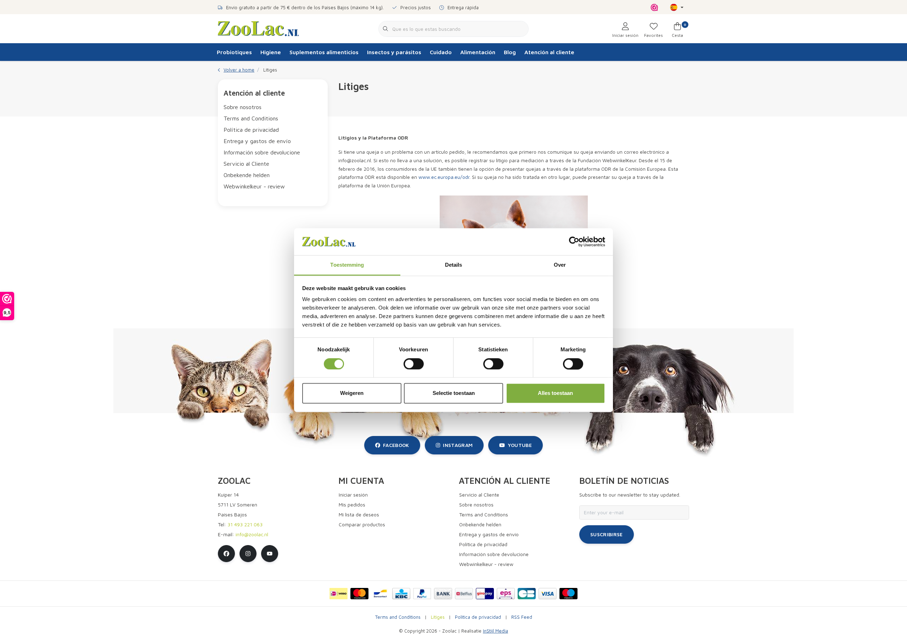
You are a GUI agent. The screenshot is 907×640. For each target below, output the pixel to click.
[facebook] (226, 553)
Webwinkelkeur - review (254, 186)
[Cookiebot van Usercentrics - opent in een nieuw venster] (574, 241)
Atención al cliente (549, 52)
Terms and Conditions (251, 118)
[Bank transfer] (443, 593)
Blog (510, 52)
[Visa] (548, 593)
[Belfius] (464, 593)
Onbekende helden (247, 175)
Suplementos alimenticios (324, 52)
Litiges (438, 617)
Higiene (270, 52)
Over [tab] (560, 265)
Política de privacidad (251, 129)
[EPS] (506, 593)
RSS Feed (521, 617)
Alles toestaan (555, 393)
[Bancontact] (380, 593)
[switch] (414, 363)
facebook (396, 445)
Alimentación (477, 52)
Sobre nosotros (242, 107)
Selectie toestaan (454, 393)
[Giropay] (485, 593)
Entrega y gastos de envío (257, 141)
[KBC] (401, 593)
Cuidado (441, 52)
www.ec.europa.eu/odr (443, 177)
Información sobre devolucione (262, 152)
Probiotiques (234, 52)
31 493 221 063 (245, 524)
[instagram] (248, 553)
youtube (520, 445)
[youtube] (269, 553)
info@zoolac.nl (252, 534)
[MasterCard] (359, 593)
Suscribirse (606, 534)
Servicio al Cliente (246, 163)
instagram (458, 445)
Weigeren (352, 393)
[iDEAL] (338, 593)
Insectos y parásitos (394, 52)
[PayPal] (422, 593)
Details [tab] (453, 265)
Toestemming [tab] (347, 265)
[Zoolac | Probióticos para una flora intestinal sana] (258, 28)
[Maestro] (568, 593)
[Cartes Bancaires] (527, 593)
